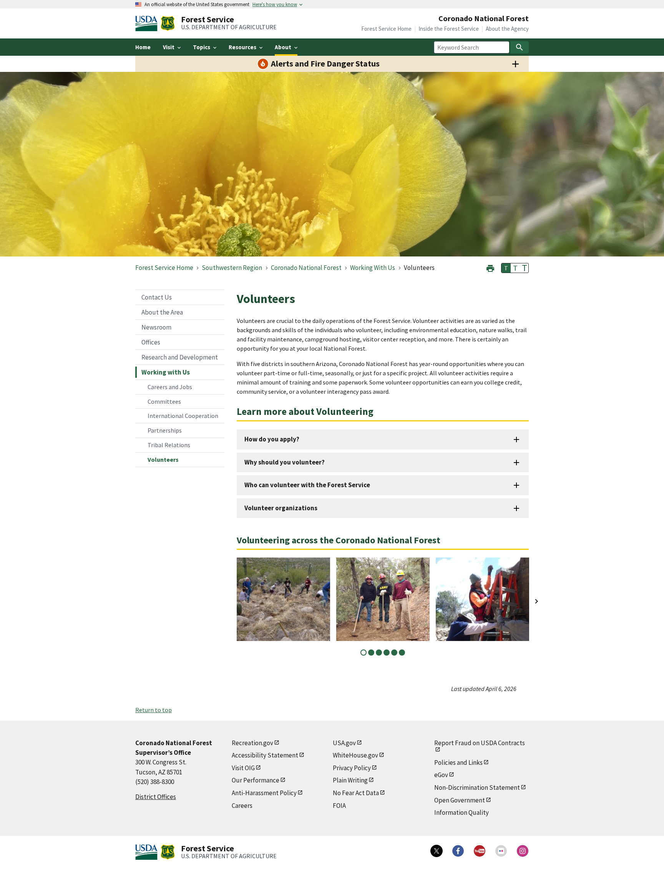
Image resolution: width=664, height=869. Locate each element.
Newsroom (156, 327)
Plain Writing (350, 780)
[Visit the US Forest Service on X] (436, 851)
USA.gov (344, 743)
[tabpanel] (283, 599)
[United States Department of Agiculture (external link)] (148, 23)
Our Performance (255, 780)
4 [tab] (386, 652)
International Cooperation (183, 416)
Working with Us (165, 372)
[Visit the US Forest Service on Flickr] (501, 851)
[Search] (519, 47)
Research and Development (179, 357)
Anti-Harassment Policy (264, 793)
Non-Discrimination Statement (477, 787)
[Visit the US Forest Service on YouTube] (479, 851)
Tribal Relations (169, 445)
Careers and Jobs (170, 387)
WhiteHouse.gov (355, 755)
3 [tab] (379, 652)
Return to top (153, 710)
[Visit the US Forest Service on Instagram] (522, 851)
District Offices (155, 796)
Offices (150, 342)
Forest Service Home (386, 28)
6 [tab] (402, 652)
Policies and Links (458, 762)
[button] (490, 267)
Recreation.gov (252, 743)
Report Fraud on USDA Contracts (479, 743)
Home (143, 47)
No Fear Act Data (356, 793)
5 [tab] (394, 652)
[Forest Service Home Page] (168, 23)
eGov (441, 775)
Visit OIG (243, 768)
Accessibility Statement (265, 755)
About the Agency (507, 28)
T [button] (506, 268)
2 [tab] (371, 652)
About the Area (162, 312)
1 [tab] (363, 652)
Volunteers (163, 459)
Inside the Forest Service (448, 28)
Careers (242, 805)
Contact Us (156, 297)
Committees (164, 401)
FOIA (339, 805)
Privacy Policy (352, 768)
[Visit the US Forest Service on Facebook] (458, 851)
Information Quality (461, 812)
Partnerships (165, 430)
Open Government (459, 800)
